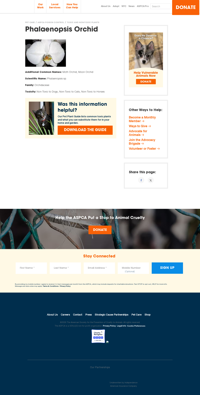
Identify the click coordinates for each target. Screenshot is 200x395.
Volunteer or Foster (142, 148)
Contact (77, 314)
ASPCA (100, 305)
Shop (148, 314)
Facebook (85, 350)
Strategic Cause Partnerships (111, 314)
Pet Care (30, 23)
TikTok (114, 350)
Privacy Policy (65, 286)
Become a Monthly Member (142, 119)
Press (88, 314)
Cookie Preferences (136, 326)
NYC (124, 6)
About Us (105, 6)
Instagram (107, 350)
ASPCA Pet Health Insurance (123, 376)
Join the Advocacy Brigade (142, 142)
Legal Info (121, 325)
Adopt (116, 6)
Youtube (100, 350)
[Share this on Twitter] (151, 180)
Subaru (76, 376)
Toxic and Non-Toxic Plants (83, 23)
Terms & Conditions (50, 286)
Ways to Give (138, 126)
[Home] (17, 6)
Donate (186, 7)
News (132, 6)
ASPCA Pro (143, 6)
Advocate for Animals (138, 133)
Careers (65, 314)
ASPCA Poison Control (51, 23)
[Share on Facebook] (141, 180)
